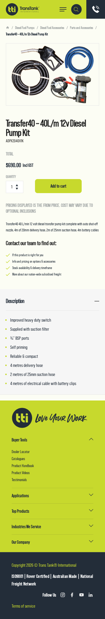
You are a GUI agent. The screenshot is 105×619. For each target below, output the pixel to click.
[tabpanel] (52, 74)
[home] (7, 28)
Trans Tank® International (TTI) (22, 9)
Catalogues (18, 458)
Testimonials (19, 479)
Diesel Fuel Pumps (24, 28)
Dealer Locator (21, 451)
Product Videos (21, 472)
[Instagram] (62, 595)
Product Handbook (23, 465)
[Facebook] (72, 595)
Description (15, 301)
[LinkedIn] (90, 595)
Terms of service (23, 606)
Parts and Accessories (81, 28)
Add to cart (58, 186)
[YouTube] (81, 595)
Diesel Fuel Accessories (52, 28)
